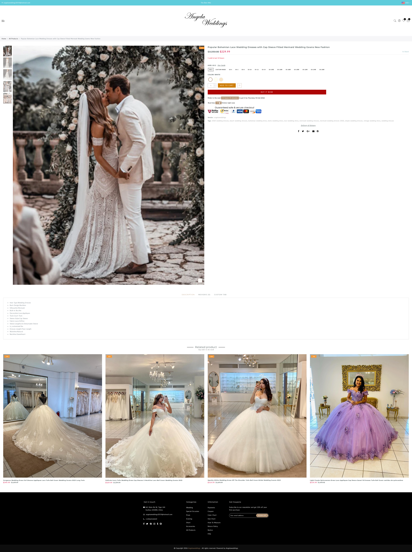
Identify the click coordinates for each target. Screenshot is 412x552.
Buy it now (267, 92)
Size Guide (221, 65)
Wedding (189, 507)
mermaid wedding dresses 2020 (332, 121)
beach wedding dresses (238, 121)
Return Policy (213, 526)
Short (188, 522)
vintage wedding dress (372, 121)
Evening (189, 519)
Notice (210, 530)
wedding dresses (388, 121)
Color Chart (212, 515)
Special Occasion (192, 511)
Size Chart (211, 519)
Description (188, 295)
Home (4, 39)
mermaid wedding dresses (309, 121)
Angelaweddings (232, 548)
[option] (108, 165)
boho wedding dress (275, 121)
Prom (188, 515)
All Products (13, 39)
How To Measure (214, 522)
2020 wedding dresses (220, 121)
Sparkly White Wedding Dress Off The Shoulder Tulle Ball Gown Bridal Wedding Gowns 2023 (244, 480)
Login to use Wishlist (239, 85)
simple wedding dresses (354, 121)
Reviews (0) (204, 295)
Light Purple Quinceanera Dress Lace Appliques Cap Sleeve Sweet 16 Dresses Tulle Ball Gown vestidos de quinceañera (356, 480)
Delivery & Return (308, 126)
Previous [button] (17, 166)
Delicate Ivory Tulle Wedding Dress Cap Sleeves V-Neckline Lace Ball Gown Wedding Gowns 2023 (143, 480)
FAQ (209, 534)
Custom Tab (220, 295)
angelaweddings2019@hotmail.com (159, 514)
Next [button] (197, 166)
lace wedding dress (291, 121)
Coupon (211, 511)
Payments (211, 507)
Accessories (190, 526)
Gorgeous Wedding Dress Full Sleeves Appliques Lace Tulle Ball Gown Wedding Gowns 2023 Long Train (44, 480)
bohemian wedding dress (257, 121)
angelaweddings (220, 117)
